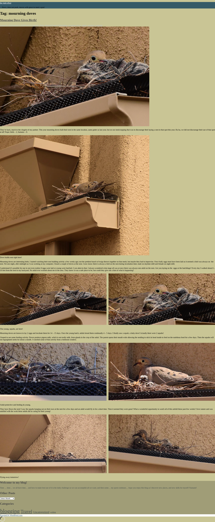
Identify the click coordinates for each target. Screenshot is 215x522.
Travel (26, 511)
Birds (42, 25)
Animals (35, 25)
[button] (53, 299)
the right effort (5, 3)
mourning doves (74, 25)
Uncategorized (41, 512)
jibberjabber (62, 25)
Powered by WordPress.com (11, 515)
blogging (48, 25)
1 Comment (97, 25)
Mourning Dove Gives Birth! (18, 20)
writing (53, 512)
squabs (90, 25)
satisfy (84, 25)
